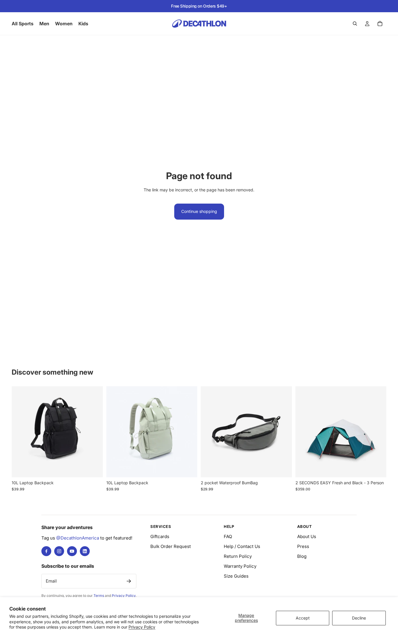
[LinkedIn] (85, 551)
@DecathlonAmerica (77, 538)
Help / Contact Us (242, 546)
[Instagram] (59, 551)
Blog (302, 556)
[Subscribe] (128, 581)
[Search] (354, 23)
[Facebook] (46, 551)
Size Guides (236, 576)
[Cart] (380, 23)
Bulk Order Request (170, 546)
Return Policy (238, 556)
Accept (303, 617)
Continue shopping (199, 211)
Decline (359, 617)
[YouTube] (72, 551)
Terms (99, 595)
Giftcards (159, 536)
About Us (306, 536)
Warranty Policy (240, 566)
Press (303, 546)
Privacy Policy (141, 626)
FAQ (228, 536)
